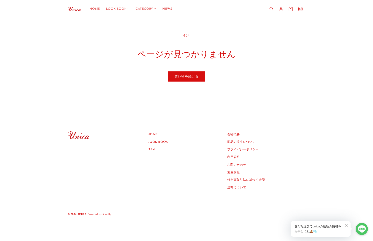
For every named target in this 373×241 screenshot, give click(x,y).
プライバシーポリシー (243, 149)
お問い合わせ (236, 165)
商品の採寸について (241, 142)
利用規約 (233, 157)
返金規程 (233, 172)
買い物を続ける (186, 76)
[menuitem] (95, 9)
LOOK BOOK (157, 142)
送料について (236, 187)
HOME (152, 134)
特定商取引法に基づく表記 (246, 180)
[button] (271, 9)
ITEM (151, 149)
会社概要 (233, 134)
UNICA (82, 214)
